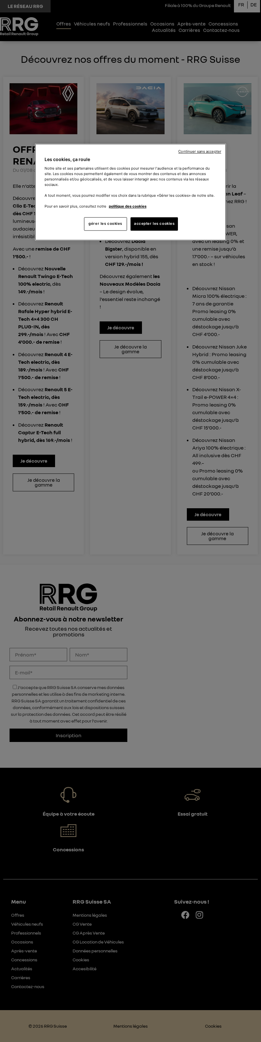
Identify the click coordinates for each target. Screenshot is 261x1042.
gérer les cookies (105, 224)
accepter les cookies (154, 224)
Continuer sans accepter (199, 152)
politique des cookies (127, 206)
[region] (130, 192)
